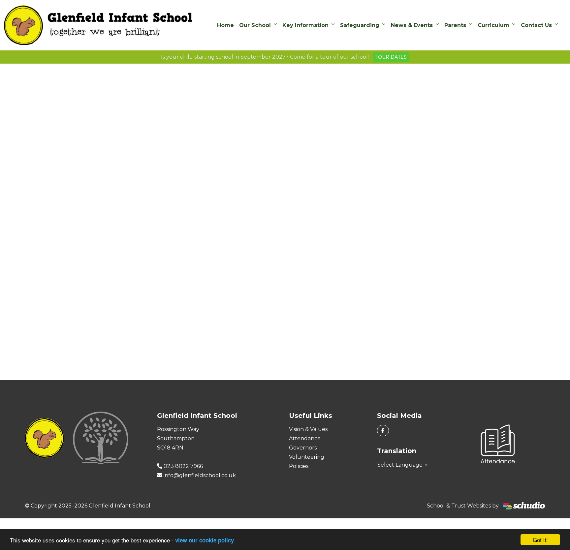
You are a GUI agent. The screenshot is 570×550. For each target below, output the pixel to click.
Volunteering (306, 457)
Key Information (305, 25)
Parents (455, 25)
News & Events (412, 25)
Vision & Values (308, 429)
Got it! (540, 540)
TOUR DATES (391, 57)
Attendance (305, 438)
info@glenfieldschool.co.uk (200, 475)
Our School (255, 25)
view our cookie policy (204, 540)
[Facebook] (383, 430)
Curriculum (493, 25)
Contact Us (536, 25)
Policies (298, 466)
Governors (303, 448)
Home (225, 25)
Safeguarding (359, 25)
